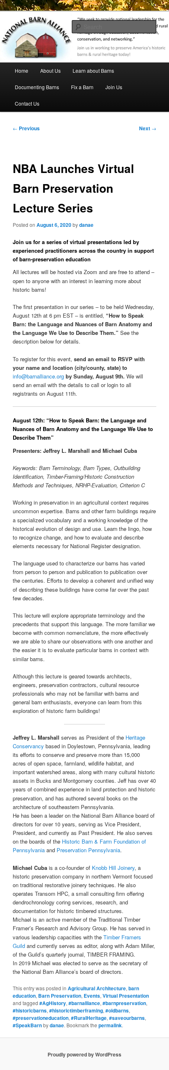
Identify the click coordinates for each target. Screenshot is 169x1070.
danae (86, 224)
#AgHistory (52, 1003)
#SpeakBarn (27, 1025)
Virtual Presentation (126, 995)
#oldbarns (117, 1010)
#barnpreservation (124, 1003)
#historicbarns (30, 1010)
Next (147, 128)
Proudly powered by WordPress (84, 1054)
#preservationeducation (41, 1018)
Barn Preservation (59, 995)
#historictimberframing (76, 1010)
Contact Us (27, 103)
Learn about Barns (93, 70)
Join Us (113, 86)
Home (21, 70)
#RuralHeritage (89, 1018)
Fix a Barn (82, 86)
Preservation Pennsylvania (88, 850)
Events (92, 995)
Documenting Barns (37, 86)
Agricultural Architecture (97, 988)
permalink (110, 1025)
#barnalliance (84, 1003)
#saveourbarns (127, 1018)
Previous (26, 128)
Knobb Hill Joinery (113, 868)
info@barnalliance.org (38, 376)
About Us (50, 70)
